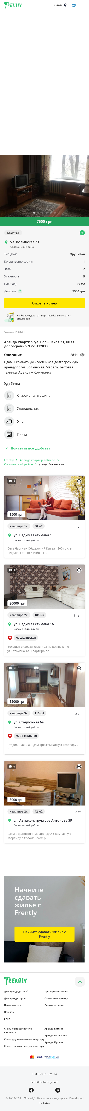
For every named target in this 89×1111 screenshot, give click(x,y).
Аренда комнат (53, 1028)
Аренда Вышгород (55, 1035)
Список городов (54, 1005)
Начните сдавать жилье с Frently (44, 934)
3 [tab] (42, 213)
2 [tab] (38, 213)
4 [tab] (47, 213)
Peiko (46, 1103)
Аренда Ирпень (54, 1042)
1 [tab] (34, 213)
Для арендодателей (16, 991)
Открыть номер (44, 303)
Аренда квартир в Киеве (37, 460)
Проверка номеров (56, 991)
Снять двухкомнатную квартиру (24, 1039)
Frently (13, 6)
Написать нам (12, 1005)
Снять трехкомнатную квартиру (24, 1045)
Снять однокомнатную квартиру (18, 1030)
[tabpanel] (44, 186)
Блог (7, 1018)
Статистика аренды (56, 998)
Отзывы (9, 1011)
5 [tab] (51, 213)
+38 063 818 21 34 (44, 1074)
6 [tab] (55, 213)
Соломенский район (18, 464)
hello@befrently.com (44, 1082)
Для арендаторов (15, 998)
